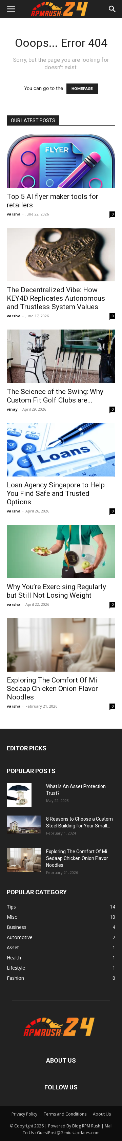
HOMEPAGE (82, 88)
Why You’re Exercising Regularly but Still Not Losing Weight (56, 591)
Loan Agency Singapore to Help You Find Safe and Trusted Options (56, 493)
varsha (14, 214)
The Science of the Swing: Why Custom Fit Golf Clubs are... (55, 396)
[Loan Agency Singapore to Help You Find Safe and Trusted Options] (61, 449)
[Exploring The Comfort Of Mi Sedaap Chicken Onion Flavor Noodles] (61, 645)
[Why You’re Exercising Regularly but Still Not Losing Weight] (61, 551)
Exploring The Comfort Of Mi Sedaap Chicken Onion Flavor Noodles (52, 688)
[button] (11, 9)
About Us (102, 1114)
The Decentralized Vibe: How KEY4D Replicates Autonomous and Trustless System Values (56, 298)
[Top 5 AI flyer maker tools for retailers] (61, 161)
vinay (12, 409)
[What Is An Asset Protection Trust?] (19, 795)
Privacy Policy (24, 1114)
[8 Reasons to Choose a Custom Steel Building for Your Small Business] (24, 825)
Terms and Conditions (65, 1114)
